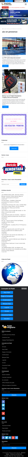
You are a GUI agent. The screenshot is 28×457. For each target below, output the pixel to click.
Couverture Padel (6, 365)
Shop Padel (4, 349)
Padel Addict (5, 428)
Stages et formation (6, 352)
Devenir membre (9, 1)
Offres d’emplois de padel (8, 382)
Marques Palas (5, 357)
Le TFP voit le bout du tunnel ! (11, 58)
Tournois (2, 1)
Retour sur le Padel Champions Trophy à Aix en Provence (11, 96)
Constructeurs (5, 354)
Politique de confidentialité (16, 454)
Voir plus (4, 346)
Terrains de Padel (6, 430)
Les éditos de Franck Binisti (8, 334)
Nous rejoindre (17, 455)
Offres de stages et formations (9, 385)
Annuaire (6, 455)
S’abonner (14, 148)
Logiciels (4, 360)
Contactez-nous (6, 337)
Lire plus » (5, 65)
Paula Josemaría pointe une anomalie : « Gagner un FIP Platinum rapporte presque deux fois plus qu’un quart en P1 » (13, 216)
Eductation (4, 368)
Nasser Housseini (6, 55)
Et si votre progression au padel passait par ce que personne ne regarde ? (17, 7)
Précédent (3, 168)
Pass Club (11, 455)
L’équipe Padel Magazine (8, 340)
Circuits (4, 362)
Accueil (4, 28)
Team (22, 455)
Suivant (25, 168)
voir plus (24, 288)
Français (18, 1)
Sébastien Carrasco (7, 93)
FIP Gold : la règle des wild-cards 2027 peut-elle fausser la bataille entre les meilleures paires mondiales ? (13, 230)
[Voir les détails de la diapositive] (14, 169)
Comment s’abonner (6, 377)
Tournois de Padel (6, 425)
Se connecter (5, 380)
